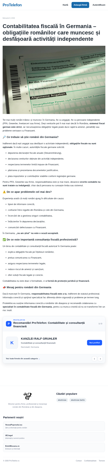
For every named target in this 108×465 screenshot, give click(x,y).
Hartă (65, 5)
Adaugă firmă (80, 5)
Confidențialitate (90, 461)
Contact (79, 461)
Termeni (102, 461)
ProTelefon (12, 5)
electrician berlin (78, 400)
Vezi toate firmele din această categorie (22, 359)
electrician (62, 400)
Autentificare (99, 5)
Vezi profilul (94, 343)
